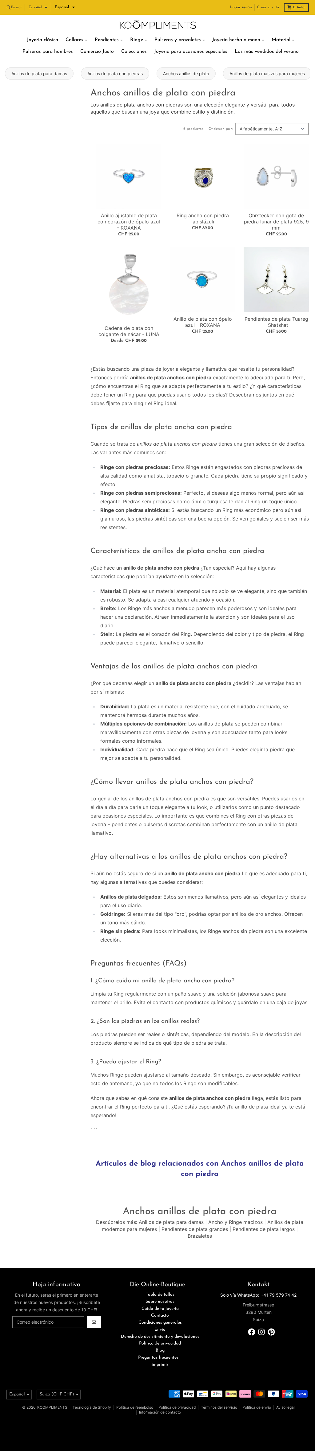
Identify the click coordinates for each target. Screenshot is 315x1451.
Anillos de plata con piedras (115, 73)
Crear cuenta (268, 7)
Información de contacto (160, 1412)
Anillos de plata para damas (39, 73)
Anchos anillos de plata (186, 73)
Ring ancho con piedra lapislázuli (203, 218)
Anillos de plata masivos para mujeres (267, 73)
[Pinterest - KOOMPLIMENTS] (271, 1332)
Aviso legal (285, 1407)
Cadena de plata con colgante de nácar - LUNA (128, 331)
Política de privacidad (177, 1407)
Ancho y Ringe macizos (235, 1222)
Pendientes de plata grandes (194, 1229)
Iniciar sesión (241, 7)
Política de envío (256, 1407)
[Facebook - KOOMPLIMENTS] (251, 1332)
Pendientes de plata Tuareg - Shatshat (276, 322)
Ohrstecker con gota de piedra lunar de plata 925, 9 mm (276, 221)
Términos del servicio (219, 1407)
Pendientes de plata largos (264, 1229)
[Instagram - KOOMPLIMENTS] (261, 1332)
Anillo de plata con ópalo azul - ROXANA (202, 322)
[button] (65, 7)
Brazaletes (200, 1236)
